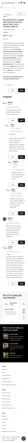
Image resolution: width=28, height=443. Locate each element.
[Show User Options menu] (24, 2)
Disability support (6, 378)
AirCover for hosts (6, 395)
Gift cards (4, 428)
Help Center (5, 369)
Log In (19, 2)
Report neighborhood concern (9, 384)
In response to (15, 128)
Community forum (6, 401)
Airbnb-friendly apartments (8, 408)
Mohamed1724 (13, 303)
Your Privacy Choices (7, 440)
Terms (8, 438)
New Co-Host (9, 309)
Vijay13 (5, 35)
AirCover (4, 372)
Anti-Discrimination (6, 375)
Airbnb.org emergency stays (8, 431)
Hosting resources (6, 398)
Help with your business (12, 296)
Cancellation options (7, 381)
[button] (24, 30)
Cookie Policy (14, 438)
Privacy (3, 438)
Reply (21, 90)
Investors (4, 425)
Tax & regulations (9, 84)
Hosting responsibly (6, 405)
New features (5, 419)
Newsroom (4, 416)
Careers (4, 422)
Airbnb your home (6, 392)
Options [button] (20, 13)
